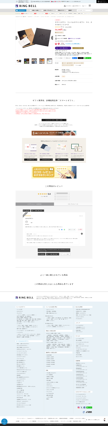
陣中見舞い (67, 347)
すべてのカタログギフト (22, 341)
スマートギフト (36, 16)
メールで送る (59, 58)
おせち (48, 13)
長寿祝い (64, 345)
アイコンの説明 (78, 65)
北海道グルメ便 (62, 13)
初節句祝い (48, 345)
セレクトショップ (87, 13)
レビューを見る (68, 26)
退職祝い (48, 347)
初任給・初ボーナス (50, 348)
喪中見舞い (57, 336)
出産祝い (68, 344)
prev (17, 38)
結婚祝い (49, 344)
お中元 (67, 339)
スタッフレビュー (73, 204)
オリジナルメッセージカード (77, 159)
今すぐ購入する (64, 48)
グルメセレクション (49, 315)
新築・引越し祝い (61, 344)
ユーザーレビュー (35, 204)
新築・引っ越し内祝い (57, 337)
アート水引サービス (30, 159)
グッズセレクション (49, 323)
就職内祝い (54, 339)
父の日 (56, 340)
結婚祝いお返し (80, 13)
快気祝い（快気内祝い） (66, 336)
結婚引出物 (55, 335)
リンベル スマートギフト (45, 16)
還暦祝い (69, 345)
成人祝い (59, 345)
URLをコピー (68, 58)
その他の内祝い (61, 339)
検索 (91, 10)
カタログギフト (30, 16)
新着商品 (75, 13)
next (52, 38)
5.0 (49, 194)
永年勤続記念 (60, 347)
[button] (104, 420)
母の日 (52, 340)
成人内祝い (48, 339)
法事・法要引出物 (50, 336)
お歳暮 (47, 340)
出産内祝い (61, 335)
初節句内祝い (49, 337)
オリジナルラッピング (46, 159)
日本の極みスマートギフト (27, 13)
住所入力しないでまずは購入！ (75, 38)
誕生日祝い (55, 344)
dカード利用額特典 (69, 13)
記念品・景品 (54, 347)
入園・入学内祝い (66, 337)
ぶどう (57, 13)
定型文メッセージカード (62, 159)
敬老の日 (52, 13)
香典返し (67, 335)
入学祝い (54, 345)
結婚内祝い (50, 335)
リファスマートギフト (39, 13)
